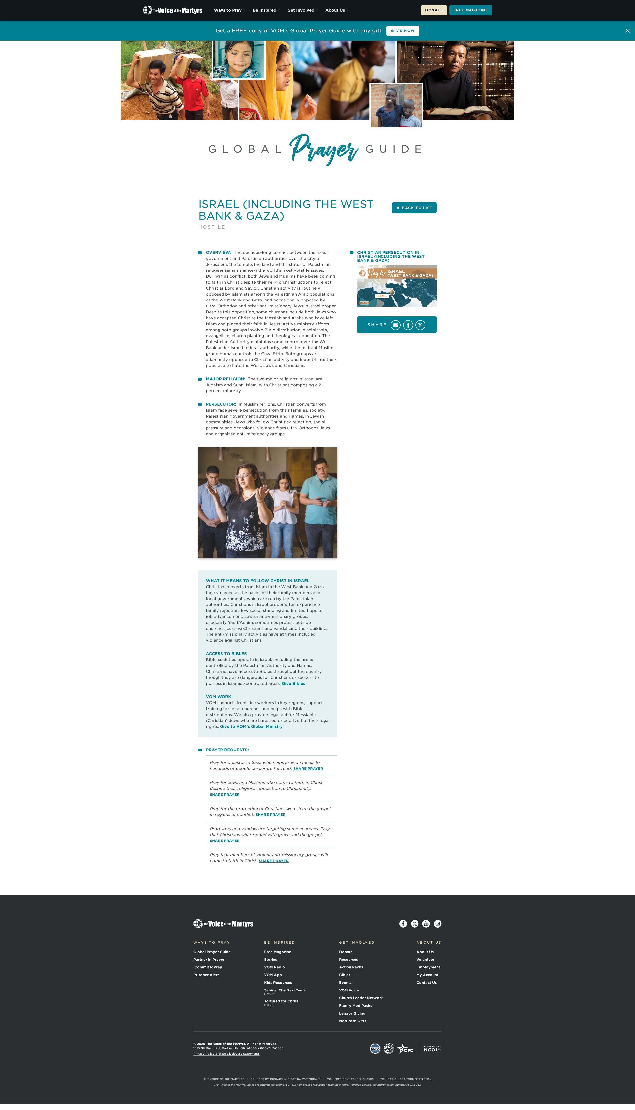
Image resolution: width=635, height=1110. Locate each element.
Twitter (420, 325)
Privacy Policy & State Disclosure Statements (226, 1053)
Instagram (438, 924)
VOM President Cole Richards (350, 1079)
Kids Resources (278, 983)
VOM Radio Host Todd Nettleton (405, 1079)
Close (628, 31)
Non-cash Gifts (352, 1021)
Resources (348, 959)
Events (345, 983)
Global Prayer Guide (212, 952)
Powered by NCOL (432, 1049)
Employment (428, 967)
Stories (270, 959)
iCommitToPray (207, 967)
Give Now (403, 31)
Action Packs (351, 967)
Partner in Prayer (208, 959)
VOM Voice (349, 990)
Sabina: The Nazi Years (285, 992)
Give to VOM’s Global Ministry (251, 726)
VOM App (273, 975)
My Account (427, 975)
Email (396, 325)
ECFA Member (375, 1049)
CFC (405, 1049)
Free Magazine (470, 10)
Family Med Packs (355, 1006)
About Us (335, 10)
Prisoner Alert (206, 975)
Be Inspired (264, 10)
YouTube (426, 924)
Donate (434, 10)
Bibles (344, 975)
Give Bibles (293, 683)
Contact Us (426, 983)
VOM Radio (274, 967)
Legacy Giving (352, 1013)
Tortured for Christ (281, 1003)
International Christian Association (389, 1049)
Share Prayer (308, 769)
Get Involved (300, 10)
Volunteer (425, 959)
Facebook (408, 325)
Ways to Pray (228, 10)
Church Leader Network (361, 998)
